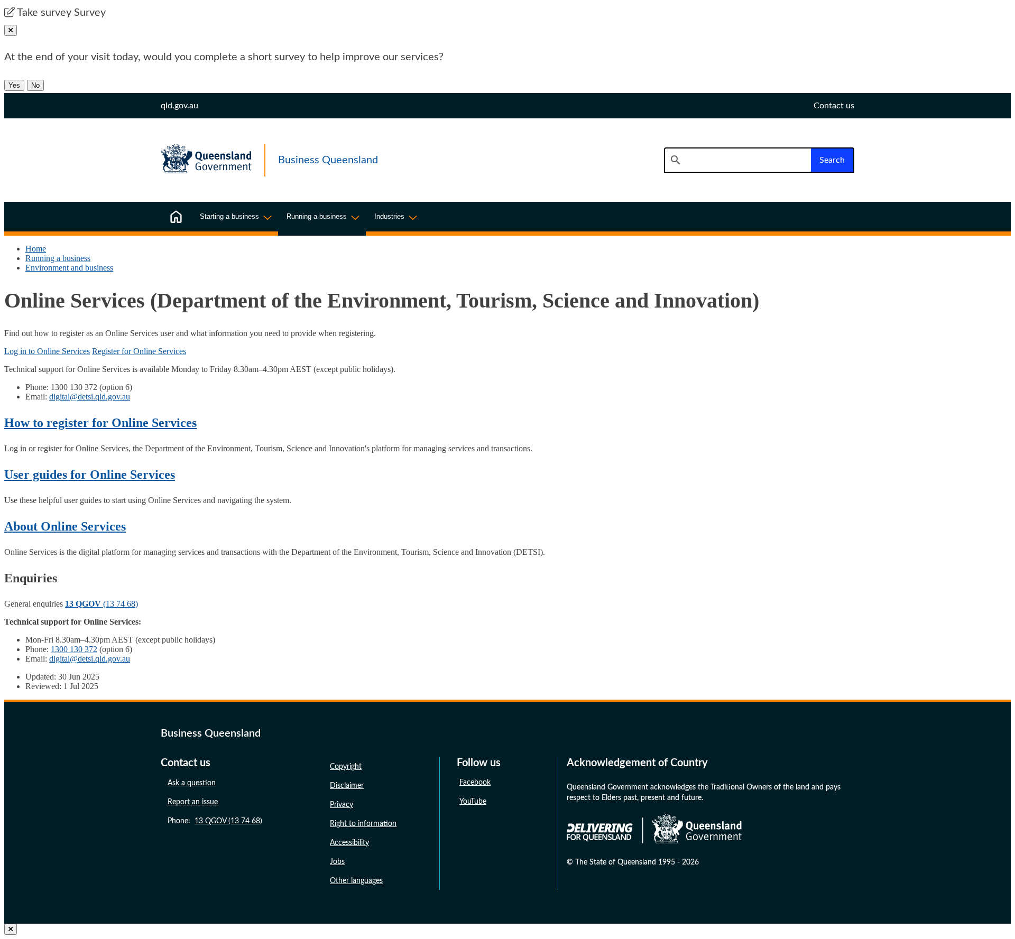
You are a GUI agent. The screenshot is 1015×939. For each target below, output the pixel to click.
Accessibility (349, 843)
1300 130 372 (74, 649)
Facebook (475, 782)
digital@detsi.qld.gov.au (89, 396)
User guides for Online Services (89, 474)
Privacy (341, 804)
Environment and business (69, 267)
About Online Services (65, 526)
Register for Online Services (139, 351)
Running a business (57, 258)
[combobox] (737, 160)
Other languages (356, 881)
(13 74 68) (101, 603)
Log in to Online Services (47, 351)
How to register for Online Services (100, 423)
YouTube (472, 801)
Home (35, 248)
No (35, 85)
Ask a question (192, 783)
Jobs (337, 862)
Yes (14, 85)
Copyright (346, 766)
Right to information (363, 824)
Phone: (215, 821)
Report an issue (193, 802)
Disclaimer (347, 785)
